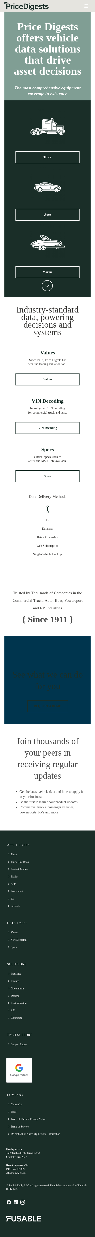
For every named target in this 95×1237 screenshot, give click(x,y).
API (13, 1010)
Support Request (19, 1044)
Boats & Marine (19, 869)
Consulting (16, 1017)
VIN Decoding (48, 401)
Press (14, 1111)
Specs (47, 449)
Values (47, 353)
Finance (15, 981)
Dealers (15, 995)
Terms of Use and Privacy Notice (28, 1119)
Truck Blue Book (20, 862)
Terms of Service (19, 1126)
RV (12, 898)
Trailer (14, 876)
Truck (14, 854)
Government (17, 988)
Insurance (16, 973)
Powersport (17, 891)
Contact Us (17, 1104)
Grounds (15, 906)
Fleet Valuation (19, 1003)
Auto (13, 883)
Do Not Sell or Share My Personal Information (35, 1133)
